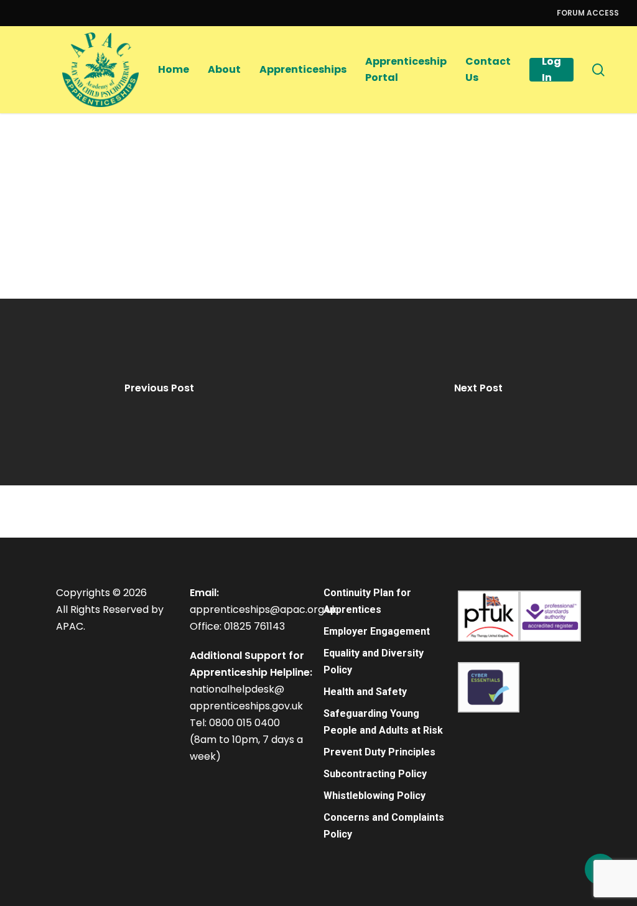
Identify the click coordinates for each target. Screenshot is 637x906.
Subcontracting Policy (375, 774)
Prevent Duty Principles (379, 752)
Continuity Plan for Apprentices (367, 601)
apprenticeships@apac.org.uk (263, 609)
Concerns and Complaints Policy (383, 825)
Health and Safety (365, 692)
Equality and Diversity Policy (373, 661)
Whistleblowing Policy (374, 795)
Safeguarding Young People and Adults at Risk (383, 722)
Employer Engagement (376, 631)
